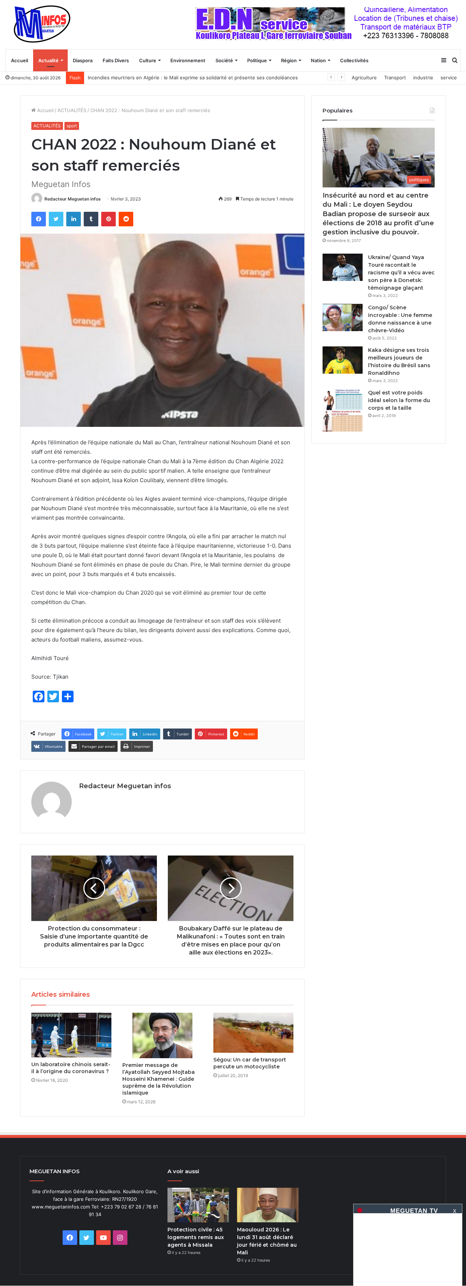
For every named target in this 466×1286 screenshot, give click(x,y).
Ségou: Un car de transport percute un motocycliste (249, 1063)
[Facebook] (38, 219)
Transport (395, 77)
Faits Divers (116, 60)
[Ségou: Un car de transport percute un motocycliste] (253, 1033)
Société (224, 60)
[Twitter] (56, 219)
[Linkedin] (73, 219)
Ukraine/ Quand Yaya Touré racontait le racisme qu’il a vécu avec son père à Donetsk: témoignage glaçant (401, 272)
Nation (318, 60)
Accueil (19, 60)
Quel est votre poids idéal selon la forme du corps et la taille (399, 400)
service (449, 77)
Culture (147, 60)
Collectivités (354, 60)
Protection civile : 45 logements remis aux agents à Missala (195, 1237)
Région (289, 60)
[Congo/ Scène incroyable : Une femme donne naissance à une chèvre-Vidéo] (343, 317)
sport (72, 125)
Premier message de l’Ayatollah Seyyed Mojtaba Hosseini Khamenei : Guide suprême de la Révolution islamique (158, 1079)
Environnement (187, 60)
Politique (257, 60)
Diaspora (82, 60)
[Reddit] (126, 219)
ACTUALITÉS (72, 110)
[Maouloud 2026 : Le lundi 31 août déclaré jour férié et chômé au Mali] (268, 1205)
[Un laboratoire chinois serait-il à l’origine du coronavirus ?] (71, 1035)
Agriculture (364, 77)
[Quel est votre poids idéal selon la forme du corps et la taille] (343, 410)
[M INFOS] (45, 24)
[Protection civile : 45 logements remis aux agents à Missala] (198, 1205)
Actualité (48, 60)
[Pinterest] (108, 219)
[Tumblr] (91, 219)
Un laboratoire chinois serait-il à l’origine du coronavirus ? (70, 1068)
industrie (423, 77)
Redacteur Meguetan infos (72, 199)
